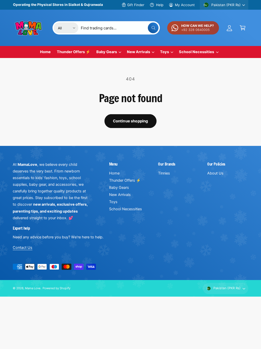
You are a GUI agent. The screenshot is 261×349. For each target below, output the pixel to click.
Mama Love (33, 288)
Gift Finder (135, 5)
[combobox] (120, 27)
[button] (242, 27)
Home (114, 173)
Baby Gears (119, 187)
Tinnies (164, 173)
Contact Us (22, 247)
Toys (113, 202)
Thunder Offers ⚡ (125, 180)
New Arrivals (120, 194)
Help (159, 5)
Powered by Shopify (56, 288)
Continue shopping (130, 121)
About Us (215, 173)
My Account (185, 5)
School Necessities (125, 209)
